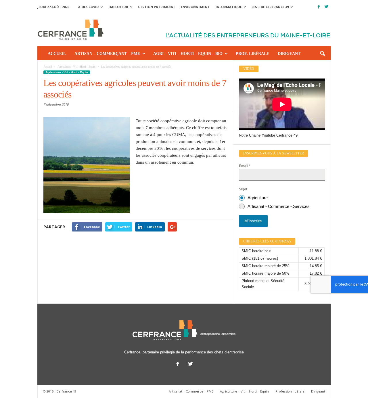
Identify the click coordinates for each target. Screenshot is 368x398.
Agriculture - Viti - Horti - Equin (66, 72)
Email (244, 166)
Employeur (118, 7)
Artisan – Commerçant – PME (107, 53)
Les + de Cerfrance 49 (270, 7)
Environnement (195, 7)
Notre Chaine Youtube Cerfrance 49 (268, 135)
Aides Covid (88, 7)
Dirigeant (289, 53)
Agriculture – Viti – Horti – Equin (244, 391)
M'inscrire (253, 221)
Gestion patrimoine (156, 7)
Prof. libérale (252, 53)
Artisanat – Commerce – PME (191, 391)
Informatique (229, 7)
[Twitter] (326, 6)
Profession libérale (289, 391)
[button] (322, 53)
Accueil (57, 53)
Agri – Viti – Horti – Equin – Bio (188, 53)
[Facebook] (318, 6)
